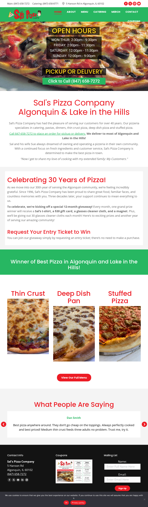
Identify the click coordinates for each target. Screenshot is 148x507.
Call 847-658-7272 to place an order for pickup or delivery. (47, 134)
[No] (144, 499)
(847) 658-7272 (16, 474)
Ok (66, 503)
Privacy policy (78, 503)
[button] (3, 424)
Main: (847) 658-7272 (18, 3)
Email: (122, 474)
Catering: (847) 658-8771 (45, 3)
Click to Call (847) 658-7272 (74, 81)
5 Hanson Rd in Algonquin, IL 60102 (85, 3)
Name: (122, 461)
